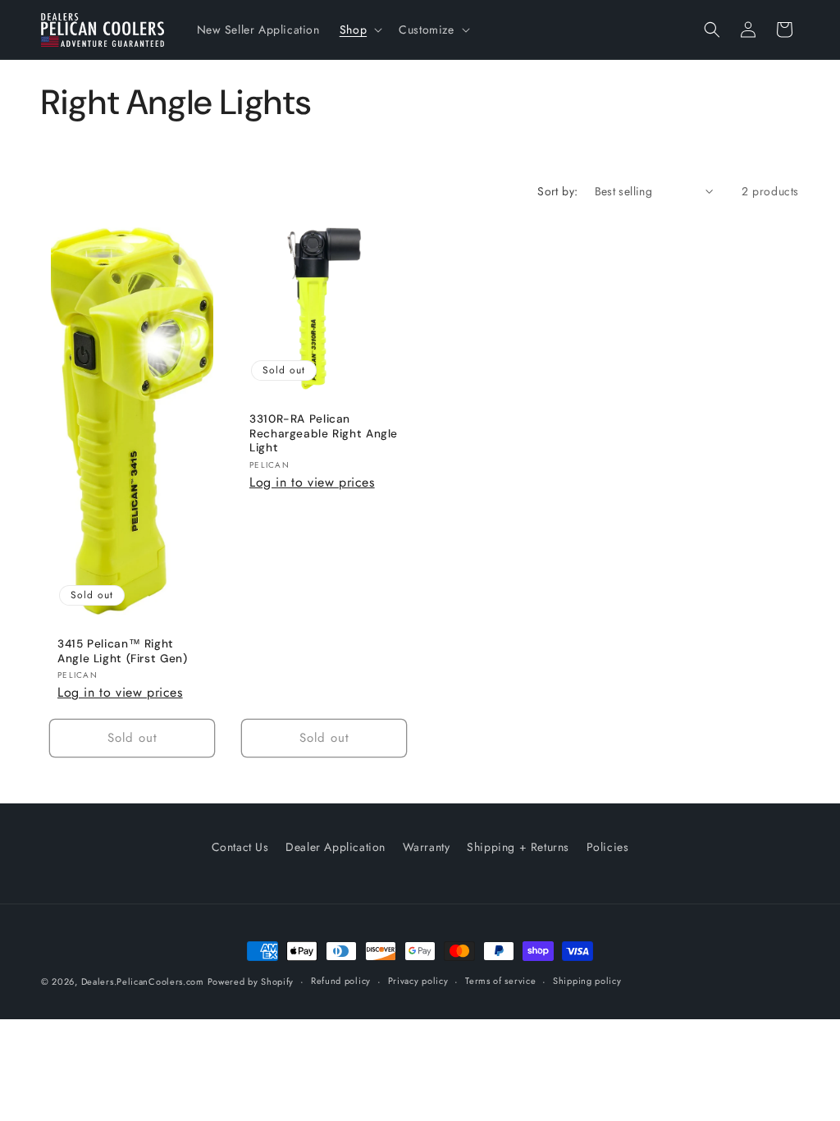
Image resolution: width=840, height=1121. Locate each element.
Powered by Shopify (251, 981)
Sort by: (557, 191)
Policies (608, 847)
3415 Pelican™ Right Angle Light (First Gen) (122, 651)
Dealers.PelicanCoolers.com (144, 981)
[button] (359, 29)
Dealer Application (335, 847)
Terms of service (500, 980)
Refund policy (341, 980)
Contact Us (240, 847)
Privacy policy (418, 980)
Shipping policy (587, 980)
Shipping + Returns (518, 847)
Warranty (426, 847)
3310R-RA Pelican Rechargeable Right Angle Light (323, 433)
